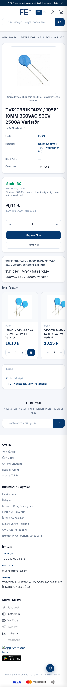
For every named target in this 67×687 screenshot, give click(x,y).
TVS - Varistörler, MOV (48, 149)
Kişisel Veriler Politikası (15, 523)
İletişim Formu (10, 469)
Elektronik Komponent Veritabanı (22, 535)
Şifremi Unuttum (12, 463)
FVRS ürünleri (14, 378)
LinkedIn (12, 633)
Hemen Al (33, 244)
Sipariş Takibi (10, 475)
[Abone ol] (59, 423)
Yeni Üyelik (9, 451)
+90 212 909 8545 (13, 558)
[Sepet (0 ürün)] (61, 12)
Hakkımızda (9, 494)
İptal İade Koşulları (13, 517)
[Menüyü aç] (5, 12)
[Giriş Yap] (53, 12)
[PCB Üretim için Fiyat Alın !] (50, 668)
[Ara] (60, 22)
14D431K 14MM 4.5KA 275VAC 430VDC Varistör (19, 334)
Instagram (13, 613)
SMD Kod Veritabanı (14, 529)
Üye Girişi (8, 457)
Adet (9, 217)
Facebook (13, 607)
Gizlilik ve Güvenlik (13, 511)
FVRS (41, 136)
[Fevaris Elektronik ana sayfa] (24, 12)
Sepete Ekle (33, 235)
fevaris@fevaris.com (14, 570)
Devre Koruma (46, 143)
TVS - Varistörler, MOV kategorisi (26, 383)
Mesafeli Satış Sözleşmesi (18, 506)
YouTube (12, 620)
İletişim (6, 500)
